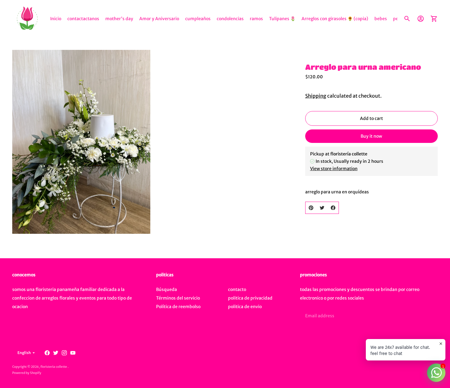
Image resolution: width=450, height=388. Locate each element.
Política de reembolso (178, 306)
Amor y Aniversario (159, 18)
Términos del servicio (178, 298)
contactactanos (83, 18)
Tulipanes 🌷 (282, 18)
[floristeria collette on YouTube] (73, 353)
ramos (256, 18)
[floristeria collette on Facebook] (47, 353)
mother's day (119, 18)
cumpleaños (198, 18)
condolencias (230, 18)
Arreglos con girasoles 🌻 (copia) (335, 18)
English (24, 352)
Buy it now (371, 136)
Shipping (315, 96)
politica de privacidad (250, 298)
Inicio (55, 18)
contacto (237, 289)
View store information (334, 168)
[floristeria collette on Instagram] (64, 353)
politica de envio (245, 306)
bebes (380, 18)
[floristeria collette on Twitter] (56, 353)
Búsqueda (166, 289)
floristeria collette (54, 367)
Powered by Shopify (26, 373)
